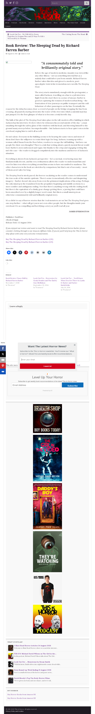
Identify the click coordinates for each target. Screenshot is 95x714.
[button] (47, 346)
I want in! (48, 366)
